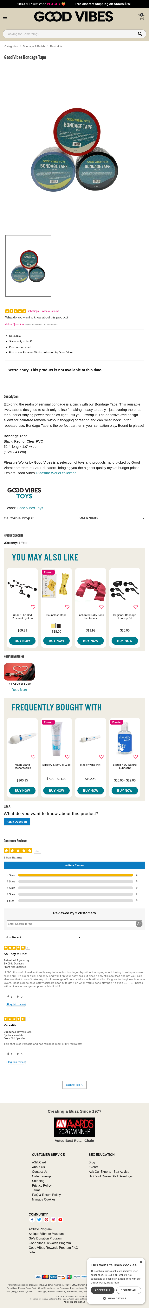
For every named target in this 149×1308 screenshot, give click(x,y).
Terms (36, 1190)
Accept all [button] (102, 1290)
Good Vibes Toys (30, 508)
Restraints (56, 46)
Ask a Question (14, 324)
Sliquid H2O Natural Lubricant (125, 766)
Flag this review (16, 1004)
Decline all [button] (129, 1290)
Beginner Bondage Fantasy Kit (124, 616)
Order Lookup (41, 1176)
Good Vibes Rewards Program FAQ (53, 1248)
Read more (113, 1282)
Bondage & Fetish (34, 46)
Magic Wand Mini (90, 764)
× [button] (140, 1262)
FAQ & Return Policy (46, 1195)
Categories (11, 46)
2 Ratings (33, 311)
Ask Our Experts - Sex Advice (109, 1171)
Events (93, 1167)
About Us (38, 1167)
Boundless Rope (56, 615)
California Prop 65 (51, 518)
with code (41, 4)
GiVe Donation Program (45, 1238)
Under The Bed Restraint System (22, 616)
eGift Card (39, 1162)
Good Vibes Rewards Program (50, 1243)
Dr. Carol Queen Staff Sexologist (111, 1176)
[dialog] (116, 1281)
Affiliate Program (40, 1229)
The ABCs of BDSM (19, 683)
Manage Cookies (43, 1199)
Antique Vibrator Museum (46, 1234)
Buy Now (22, 641)
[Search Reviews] (139, 923)
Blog (92, 1162)
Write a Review (50, 311)
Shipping (38, 1181)
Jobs (32, 1252)
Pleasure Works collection (56, 473)
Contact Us (39, 1171)
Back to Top (73, 1084)
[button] (5, 17)
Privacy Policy (42, 1185)
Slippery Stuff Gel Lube (56, 764)
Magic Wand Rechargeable (22, 766)
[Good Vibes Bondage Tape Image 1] (74, 146)
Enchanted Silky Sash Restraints (90, 616)
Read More (19, 690)
